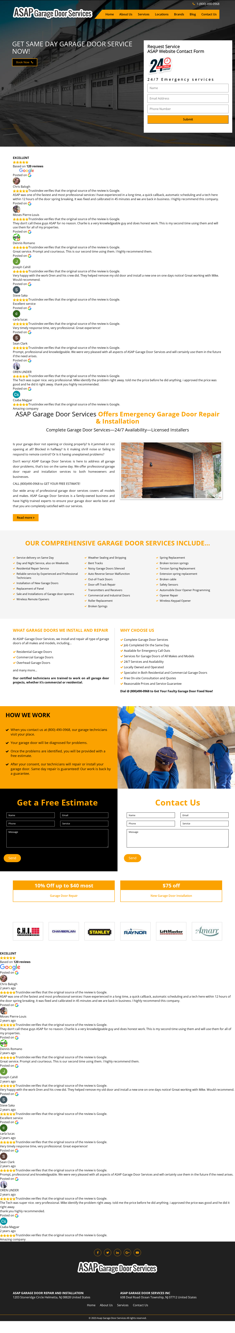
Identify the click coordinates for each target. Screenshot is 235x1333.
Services (143, 14)
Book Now (23, 62)
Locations (162, 14)
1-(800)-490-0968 (207, 4)
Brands (179, 14)
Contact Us (209, 14)
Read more (25, 518)
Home (109, 14)
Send (12, 858)
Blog (193, 14)
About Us (125, 14)
